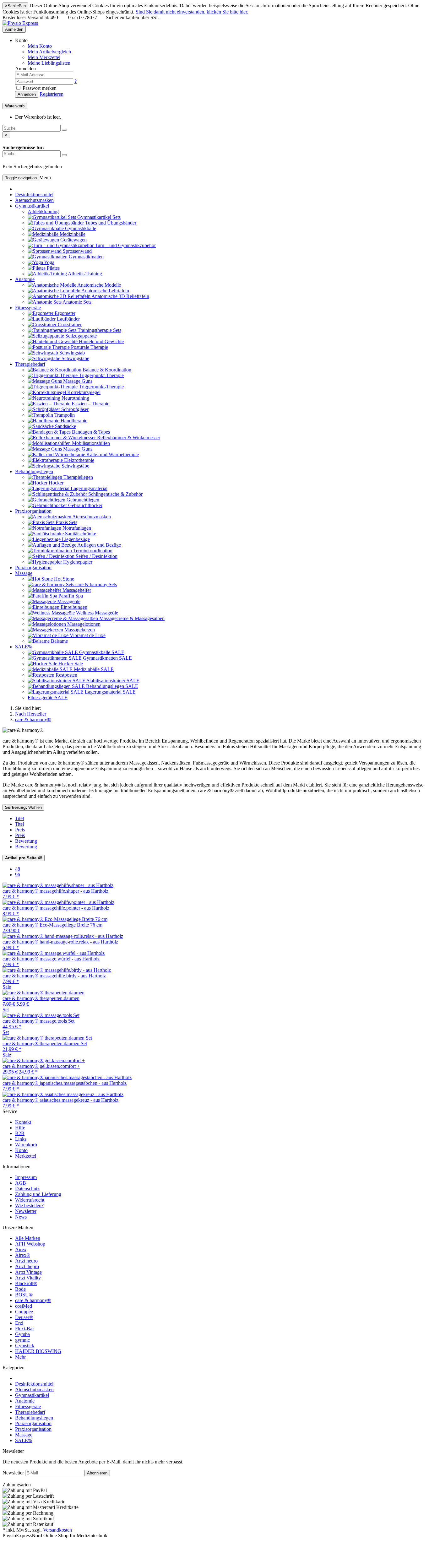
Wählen (23, 807)
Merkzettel (25, 1156)
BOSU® (24, 1294)
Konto (21, 1150)
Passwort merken (39, 88)
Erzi (19, 1323)
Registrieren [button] (51, 94)
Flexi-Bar (24, 1328)
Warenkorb (26, 1144)
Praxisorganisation (33, 511)
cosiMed (23, 1306)
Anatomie (25, 279)
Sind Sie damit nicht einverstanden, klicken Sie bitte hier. (192, 11)
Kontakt (23, 1122)
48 (23, 858)
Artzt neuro (26, 1260)
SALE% (23, 646)
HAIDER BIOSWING (38, 1351)
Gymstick (24, 1345)
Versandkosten (57, 1530)
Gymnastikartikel (32, 205)
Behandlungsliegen (34, 471)
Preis (20, 829)
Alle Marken (27, 1238)
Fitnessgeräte (28, 307)
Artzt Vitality (28, 1277)
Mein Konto (40, 46)
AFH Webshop (30, 1243)
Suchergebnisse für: (24, 147)
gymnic (22, 1340)
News (21, 1216)
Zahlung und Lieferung (38, 1194)
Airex (20, 1249)
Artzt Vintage (28, 1272)
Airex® (22, 1255)
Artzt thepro (27, 1266)
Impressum (26, 1177)
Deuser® (24, 1317)
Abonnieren (97, 1473)
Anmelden (14, 29)
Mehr (20, 1357)
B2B (19, 1133)
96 (17, 874)
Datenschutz (27, 1188)
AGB (20, 1183)
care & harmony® (33, 1300)
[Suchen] (64, 130)
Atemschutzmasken (34, 200)
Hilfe (20, 1127)
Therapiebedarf (30, 364)
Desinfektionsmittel (34, 194)
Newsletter (25, 1211)
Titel (19, 818)
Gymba (22, 1334)
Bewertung (26, 841)
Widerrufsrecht (29, 1200)
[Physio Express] (20, 23)
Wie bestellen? (29, 1205)
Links (20, 1139)
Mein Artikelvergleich (49, 51)
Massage (23, 573)
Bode (20, 1289)
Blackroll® (26, 1283)
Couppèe (24, 1311)
